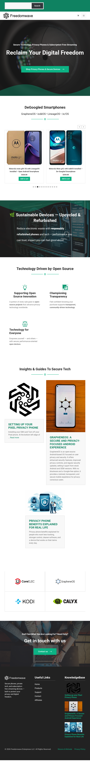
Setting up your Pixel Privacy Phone (23, 426)
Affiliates (38, 700)
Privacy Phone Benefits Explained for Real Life (43, 524)
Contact (38, 696)
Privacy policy (79, 749)
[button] (83, 127)
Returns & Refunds (65, 749)
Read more (14, 437)
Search (37, 6)
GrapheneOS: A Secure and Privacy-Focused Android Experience (65, 442)
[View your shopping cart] (78, 16)
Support (38, 692)
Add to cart (24, 179)
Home (37, 684)
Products (38, 688)
